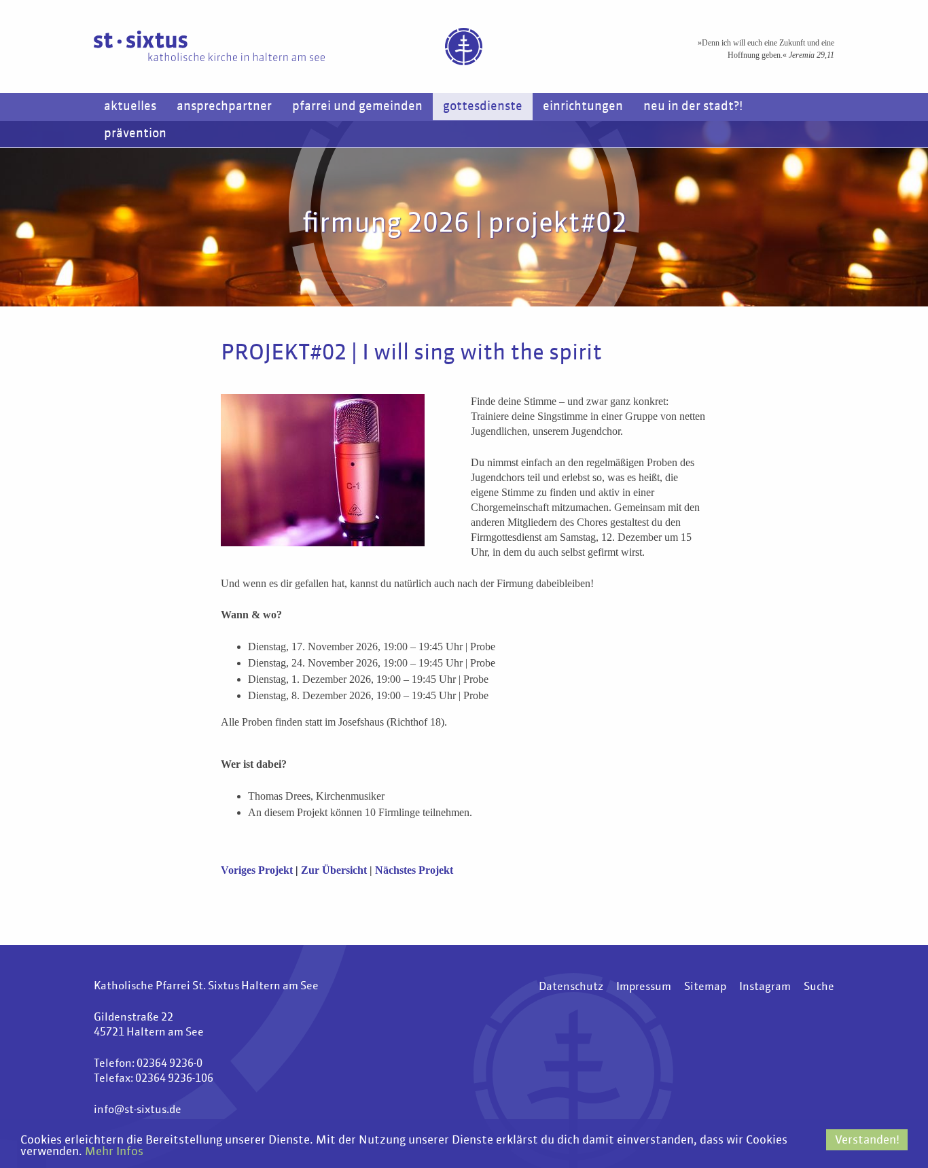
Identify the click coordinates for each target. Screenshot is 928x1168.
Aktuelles (130, 107)
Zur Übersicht (334, 870)
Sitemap (705, 987)
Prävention (135, 134)
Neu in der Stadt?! (693, 107)
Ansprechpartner (224, 107)
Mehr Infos (114, 1152)
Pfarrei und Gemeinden (357, 107)
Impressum (643, 987)
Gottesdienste (482, 107)
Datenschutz (571, 987)
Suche (819, 987)
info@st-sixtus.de (137, 1110)
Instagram (765, 987)
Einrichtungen (583, 107)
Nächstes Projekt (414, 870)
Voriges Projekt (258, 870)
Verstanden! (867, 1140)
